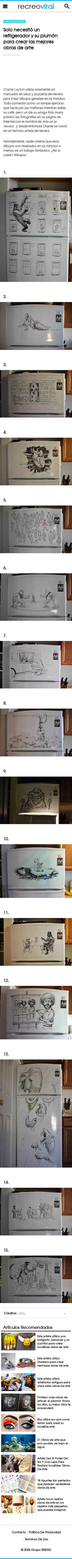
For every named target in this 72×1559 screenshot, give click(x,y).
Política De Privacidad (45, 1532)
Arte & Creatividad (14, 21)
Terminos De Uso (36, 1539)
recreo (36, 6)
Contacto (19, 1532)
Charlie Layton (14, 89)
